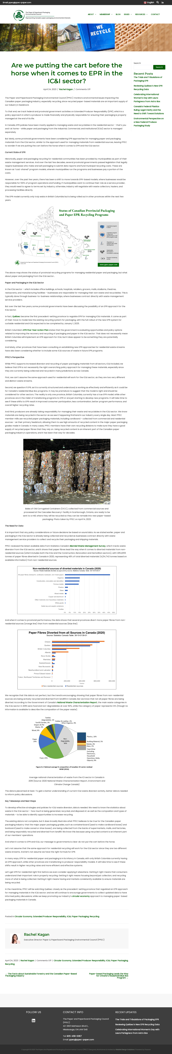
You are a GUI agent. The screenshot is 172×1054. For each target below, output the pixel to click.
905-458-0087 (74, 1036)
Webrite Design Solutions (125, 1049)
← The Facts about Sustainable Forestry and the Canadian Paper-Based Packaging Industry (41, 975)
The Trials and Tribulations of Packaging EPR (137, 1019)
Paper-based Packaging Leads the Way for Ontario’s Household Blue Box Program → (108, 976)
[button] (158, 2)
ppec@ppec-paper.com (20, 2)
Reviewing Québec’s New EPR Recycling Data (137, 1024)
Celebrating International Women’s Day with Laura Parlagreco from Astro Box (147, 98)
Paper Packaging (80, 916)
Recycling (94, 916)
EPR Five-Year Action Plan (35, 330)
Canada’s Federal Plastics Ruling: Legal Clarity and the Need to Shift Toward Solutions (149, 110)
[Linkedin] (33, 1020)
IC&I (69, 916)
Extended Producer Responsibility (49, 916)
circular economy (81, 896)
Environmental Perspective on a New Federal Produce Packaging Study (149, 122)
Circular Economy (23, 916)
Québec (16, 316)
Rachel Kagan (66, 89)
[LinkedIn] (163, 3)
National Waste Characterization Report (77, 702)
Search (137, 63)
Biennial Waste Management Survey (88, 545)
